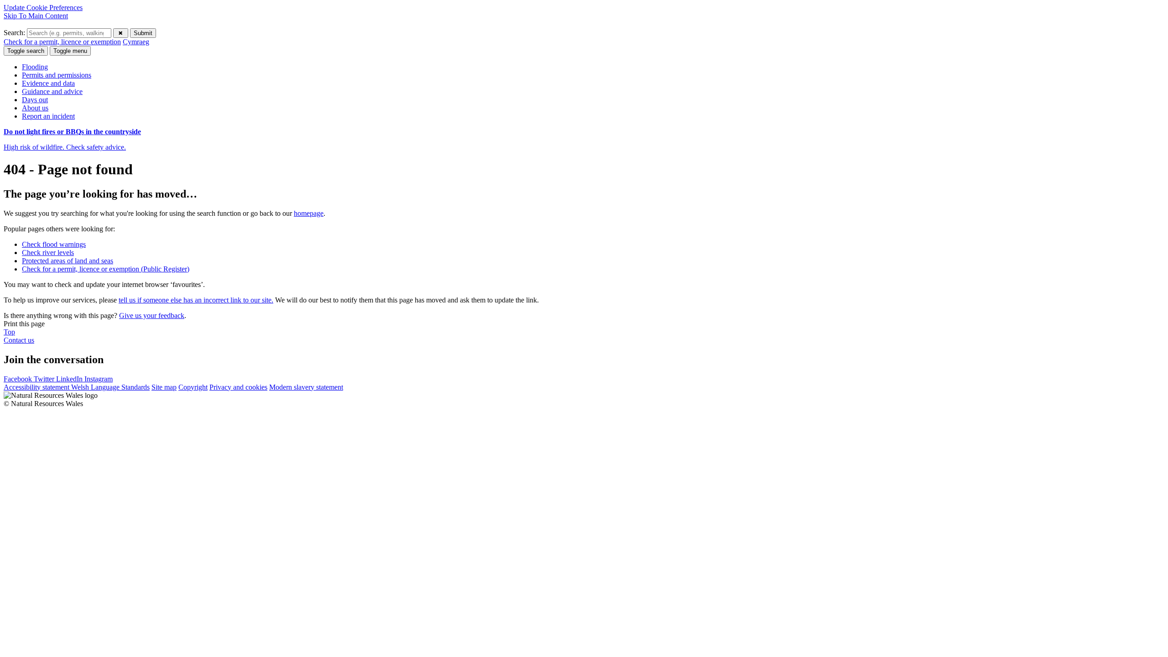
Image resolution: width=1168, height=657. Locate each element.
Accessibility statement (37, 387)
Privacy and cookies (238, 387)
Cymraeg (136, 42)
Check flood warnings (54, 244)
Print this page (24, 324)
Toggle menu (70, 50)
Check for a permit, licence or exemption (62, 42)
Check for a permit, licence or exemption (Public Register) (105, 269)
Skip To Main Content (36, 16)
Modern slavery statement (306, 387)
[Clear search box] (120, 33)
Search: (15, 32)
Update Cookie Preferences (43, 7)
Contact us (19, 340)
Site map (164, 387)
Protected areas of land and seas (67, 261)
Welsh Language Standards (110, 387)
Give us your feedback (151, 315)
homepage (308, 213)
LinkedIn (70, 379)
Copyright (193, 387)
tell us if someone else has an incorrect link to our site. (196, 300)
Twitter (45, 379)
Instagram (98, 379)
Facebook (19, 379)
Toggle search (25, 50)
